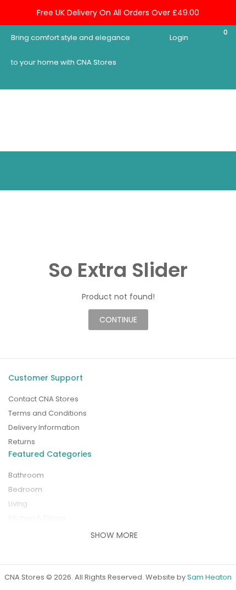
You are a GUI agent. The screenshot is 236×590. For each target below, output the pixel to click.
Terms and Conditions (47, 413)
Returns (21, 441)
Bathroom (26, 475)
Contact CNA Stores (43, 399)
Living (17, 503)
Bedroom (25, 489)
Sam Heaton (209, 577)
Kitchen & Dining (36, 518)
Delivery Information (44, 427)
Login (179, 37)
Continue (118, 319)
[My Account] (199, 37)
